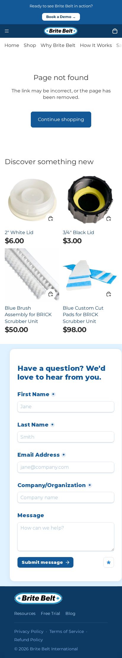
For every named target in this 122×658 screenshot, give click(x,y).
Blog (70, 613)
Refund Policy (28, 639)
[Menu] (7, 31)
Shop (30, 45)
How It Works (96, 45)
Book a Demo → (61, 17)
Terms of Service (66, 631)
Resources (25, 613)
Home (11, 45)
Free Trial (50, 613)
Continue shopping (61, 119)
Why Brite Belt (58, 45)
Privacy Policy (29, 631)
